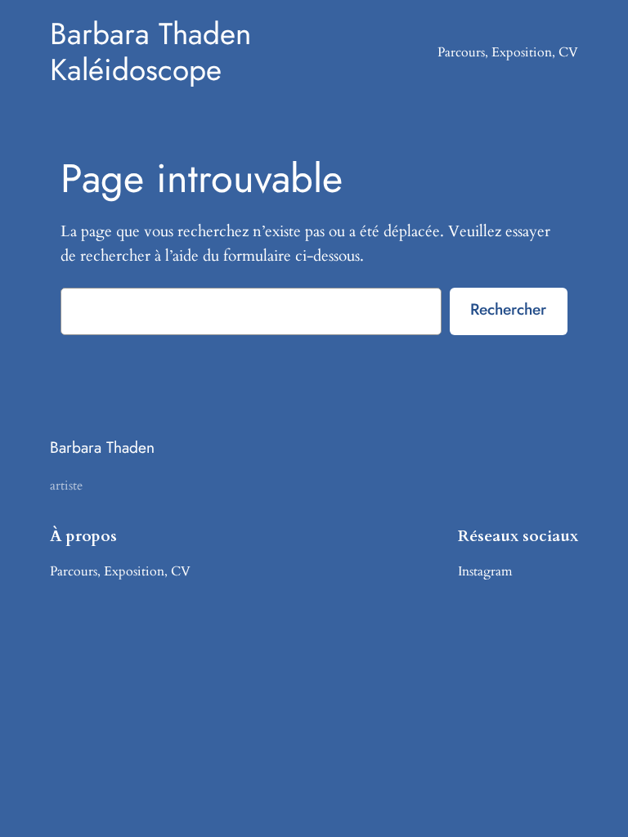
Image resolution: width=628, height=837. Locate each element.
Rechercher (508, 309)
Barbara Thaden (102, 447)
